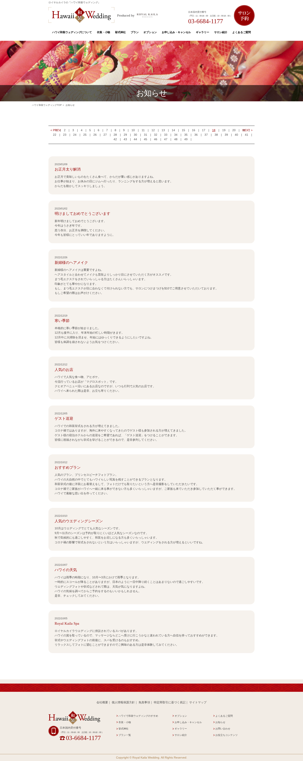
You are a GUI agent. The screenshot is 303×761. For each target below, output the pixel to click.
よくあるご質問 (241, 32)
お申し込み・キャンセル (176, 32)
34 (175, 134)
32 (155, 134)
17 (203, 130)
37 (206, 134)
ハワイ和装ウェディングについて (72, 32)
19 (223, 130)
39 (226, 134)
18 (213, 130)
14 (173, 130)
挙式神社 (120, 32)
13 (163, 130)
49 (186, 139)
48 (175, 139)
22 (54, 134)
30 (135, 134)
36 (196, 134)
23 (64, 134)
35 (186, 134)
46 (155, 139)
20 (234, 130)
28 (115, 134)
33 (165, 134)
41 (246, 134)
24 (74, 134)
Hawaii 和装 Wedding (74, 718)
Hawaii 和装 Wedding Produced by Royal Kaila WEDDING (103, 15)
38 (216, 134)
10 (133, 130)
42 (115, 139)
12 (153, 130)
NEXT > (247, 130)
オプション (150, 32)
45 (145, 139)
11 (143, 130)
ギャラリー (202, 32)
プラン (135, 32)
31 (145, 134)
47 (165, 139)
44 (135, 139)
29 (125, 134)
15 (183, 130)
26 (95, 134)
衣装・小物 (103, 32)
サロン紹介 (220, 32)
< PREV (55, 130)
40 (236, 134)
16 (193, 130)
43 (125, 139)
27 (105, 134)
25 (85, 134)
